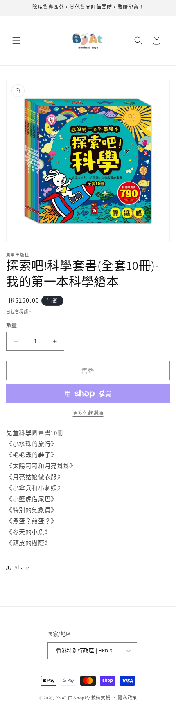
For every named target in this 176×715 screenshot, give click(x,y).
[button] (16, 40)
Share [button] (21, 567)
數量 (11, 325)
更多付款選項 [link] (88, 413)
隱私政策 (127, 698)
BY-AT (61, 697)
